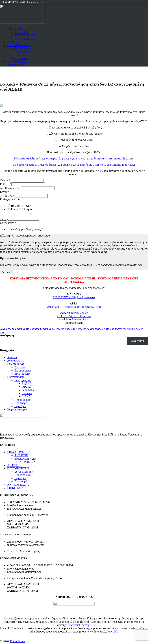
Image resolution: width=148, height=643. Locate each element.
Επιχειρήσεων (22, 370)
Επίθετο (5, 184)
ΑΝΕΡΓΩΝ (21, 32)
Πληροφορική (22, 51)
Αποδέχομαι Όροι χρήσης (27, 229)
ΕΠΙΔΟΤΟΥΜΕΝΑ (19, 28)
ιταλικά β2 (48, 328)
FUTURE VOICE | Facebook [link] (74, 316)
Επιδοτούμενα (15, 363)
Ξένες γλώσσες (23, 380)
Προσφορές (21, 58)
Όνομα (5, 180)
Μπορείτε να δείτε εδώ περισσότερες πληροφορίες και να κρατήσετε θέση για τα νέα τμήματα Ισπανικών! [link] (74, 164)
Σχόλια (4, 219)
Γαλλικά (26, 386)
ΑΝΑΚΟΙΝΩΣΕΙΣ (18, 61)
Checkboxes (8, 222)
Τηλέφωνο (7, 195)
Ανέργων (19, 367)
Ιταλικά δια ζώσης (66, 328)
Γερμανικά (28, 389)
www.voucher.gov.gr (78, 625)
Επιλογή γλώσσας (10, 199)
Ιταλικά (20, 328)
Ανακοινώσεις (8, 328)
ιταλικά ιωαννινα (115, 328)
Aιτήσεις (12, 357)
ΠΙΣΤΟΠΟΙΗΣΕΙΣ (18, 45)
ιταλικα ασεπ (33, 328)
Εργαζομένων (22, 373)
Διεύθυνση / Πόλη (10, 188)
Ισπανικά (27, 393)
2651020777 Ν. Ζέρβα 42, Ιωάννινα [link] (74, 297)
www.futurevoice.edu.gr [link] (74, 312)
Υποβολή (6, 272)
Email (4, 191)
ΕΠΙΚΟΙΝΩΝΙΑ (17, 64)
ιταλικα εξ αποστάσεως (91, 328)
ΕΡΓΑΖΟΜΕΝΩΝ (25, 35)
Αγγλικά (26, 383)
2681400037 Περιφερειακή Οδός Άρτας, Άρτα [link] (74, 306)
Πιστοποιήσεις (15, 376)
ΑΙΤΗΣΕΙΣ (13, 41)
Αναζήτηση (7, 335)
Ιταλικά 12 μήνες (21, 205)
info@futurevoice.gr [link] (77, 319)
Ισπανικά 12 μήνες (21, 209)
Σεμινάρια (20, 55)
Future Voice (17, 641)
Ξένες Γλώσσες (23, 48)
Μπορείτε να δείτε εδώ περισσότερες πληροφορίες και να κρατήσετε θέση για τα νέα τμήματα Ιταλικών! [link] (74, 158)
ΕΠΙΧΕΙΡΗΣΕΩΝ (25, 38)
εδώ (115, 631)
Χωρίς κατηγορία (17, 409)
